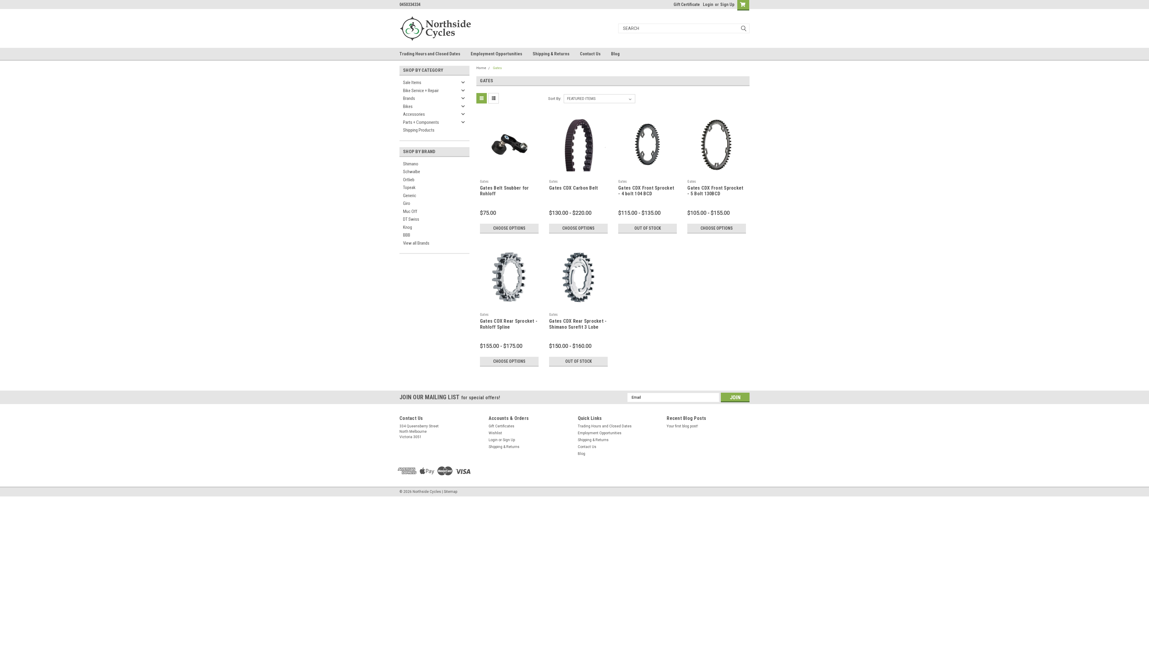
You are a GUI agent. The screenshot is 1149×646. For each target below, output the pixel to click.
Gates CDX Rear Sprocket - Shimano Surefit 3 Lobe (578, 324)
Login (708, 4)
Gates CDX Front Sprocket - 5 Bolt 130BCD (715, 191)
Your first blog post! (682, 426)
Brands (409, 98)
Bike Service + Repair (421, 90)
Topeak (409, 187)
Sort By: (554, 98)
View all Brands (416, 243)
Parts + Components (421, 122)
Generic (409, 195)
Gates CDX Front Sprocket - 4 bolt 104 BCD (646, 191)
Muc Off (410, 211)
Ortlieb (408, 179)
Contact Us (590, 54)
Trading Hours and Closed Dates (429, 54)
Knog (407, 227)
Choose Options (509, 228)
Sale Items (412, 82)
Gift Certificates (501, 426)
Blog (615, 54)
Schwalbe (411, 171)
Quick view (509, 172)
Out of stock (647, 228)
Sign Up (727, 4)
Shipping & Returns (551, 54)
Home (481, 68)
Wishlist (495, 433)
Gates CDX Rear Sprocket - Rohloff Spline (508, 324)
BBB (406, 235)
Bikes (408, 106)
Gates (497, 68)
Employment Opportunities (496, 54)
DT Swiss (411, 219)
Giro (406, 203)
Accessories (414, 114)
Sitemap (450, 492)
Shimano (410, 164)
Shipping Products (418, 130)
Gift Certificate (687, 4)
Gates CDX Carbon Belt (573, 188)
